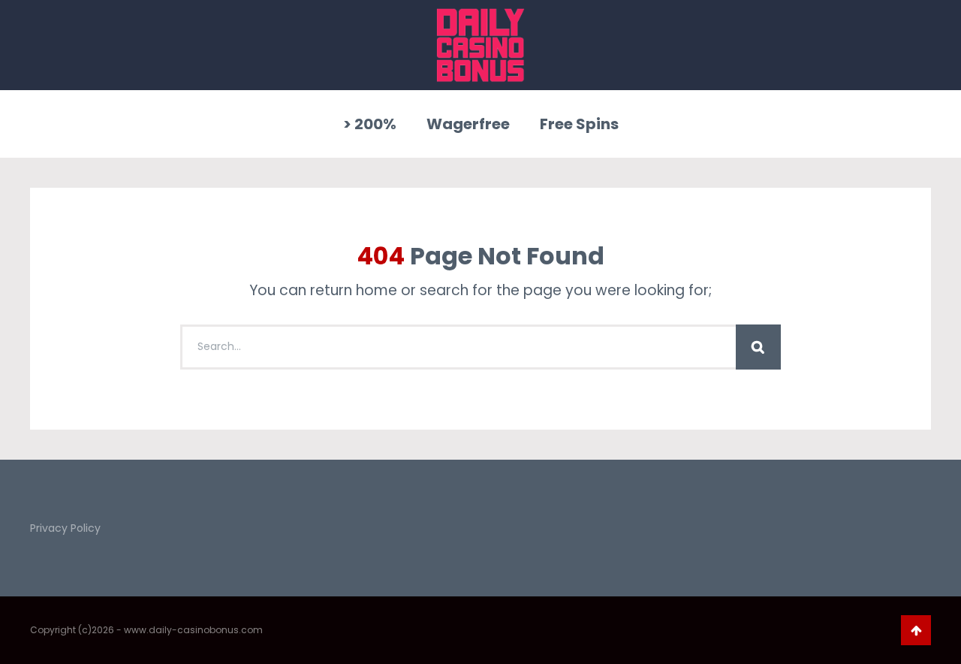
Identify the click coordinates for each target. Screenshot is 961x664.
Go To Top (916, 630)
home (376, 290)
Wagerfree (468, 123)
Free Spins (579, 123)
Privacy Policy (65, 528)
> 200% (369, 123)
